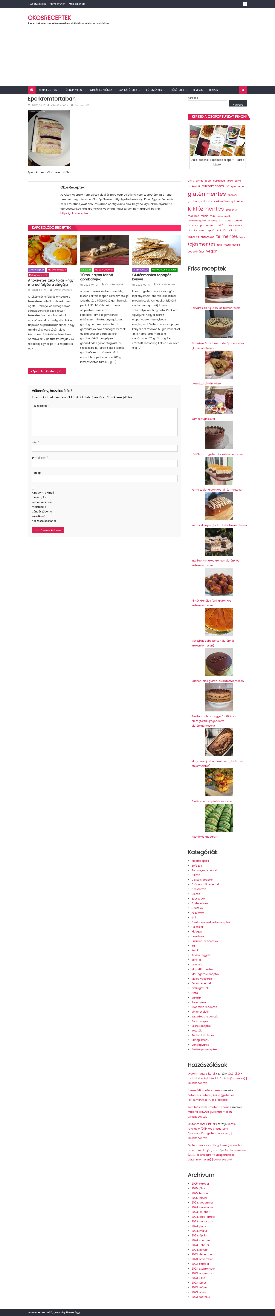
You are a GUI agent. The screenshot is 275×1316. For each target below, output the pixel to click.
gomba (192, 201)
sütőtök (193, 237)
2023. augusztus (202, 1273)
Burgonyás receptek (205, 870)
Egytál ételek (128, 90)
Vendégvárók (200, 1045)
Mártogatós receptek (164, 269)
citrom (230, 180)
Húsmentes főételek (205, 941)
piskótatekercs (235, 225)
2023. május (199, 1287)
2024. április (199, 1235)
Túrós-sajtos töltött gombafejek (96, 277)
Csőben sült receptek (206, 884)
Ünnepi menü (74, 90)
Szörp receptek (201, 1026)
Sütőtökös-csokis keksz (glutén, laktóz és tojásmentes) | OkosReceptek (217, 1078)
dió (227, 186)
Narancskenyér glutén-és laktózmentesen (219, 525)
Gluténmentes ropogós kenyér (151, 277)
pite (190, 230)
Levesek (198, 90)
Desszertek (199, 889)
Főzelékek (198, 913)
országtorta (215, 220)
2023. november (202, 1259)
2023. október (200, 1264)
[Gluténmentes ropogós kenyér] (156, 250)
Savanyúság (199, 1002)
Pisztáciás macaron (204, 837)
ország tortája (233, 220)
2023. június (199, 1283)
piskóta (221, 225)
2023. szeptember (203, 1269)
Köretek (196, 960)
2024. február (200, 1245)
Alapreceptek (48, 90)
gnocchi (232, 195)
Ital (193, 946)
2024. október (201, 1212)
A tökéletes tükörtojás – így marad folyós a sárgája (51, 282)
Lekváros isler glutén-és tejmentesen (216, 308)
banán (208, 180)
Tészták (197, 1030)
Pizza (195, 993)
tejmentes (227, 236)
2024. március (201, 1240)
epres (241, 186)
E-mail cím (40, 458)
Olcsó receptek (202, 983)
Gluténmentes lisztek (202, 1073)
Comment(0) (82, 105)
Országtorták (200, 988)
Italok (213, 90)
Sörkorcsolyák (200, 1012)
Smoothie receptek (204, 1007)
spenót (211, 230)
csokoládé (194, 186)
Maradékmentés (202, 969)
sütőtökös (207, 237)
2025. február (200, 1193)
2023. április (199, 1292)
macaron (193, 215)
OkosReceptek (49, 17)
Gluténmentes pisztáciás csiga (212, 801)
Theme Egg (73, 1312)
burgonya (219, 180)
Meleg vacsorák (38, 275)
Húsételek (177, 90)
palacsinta (193, 225)
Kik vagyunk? (57, 3)
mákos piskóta (224, 216)
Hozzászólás (40, 406)
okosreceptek (197, 220)
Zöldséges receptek (204, 1049)
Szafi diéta (221, 230)
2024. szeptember (203, 1217)
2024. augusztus (202, 1221)
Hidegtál (197, 931)
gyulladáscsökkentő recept (216, 201)
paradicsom (207, 225)
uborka (236, 244)
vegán (212, 251)
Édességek (198, 898)
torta (219, 245)
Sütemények (154, 90)
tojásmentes (202, 244)
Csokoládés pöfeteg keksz (205, 1090)
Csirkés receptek (202, 880)
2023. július (198, 1278)
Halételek (198, 927)
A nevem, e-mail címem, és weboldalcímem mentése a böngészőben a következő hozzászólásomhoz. (43, 507)
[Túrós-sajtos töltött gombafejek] (104, 250)
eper (234, 186)
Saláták (196, 997)
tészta (227, 244)
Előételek (86, 269)
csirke (238, 180)
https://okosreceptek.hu (76, 213)
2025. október (200, 1184)
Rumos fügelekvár (203, 419)
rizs (195, 230)
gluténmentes (207, 194)
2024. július (199, 1226)
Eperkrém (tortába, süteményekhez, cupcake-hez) (49, 371)
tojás (242, 237)
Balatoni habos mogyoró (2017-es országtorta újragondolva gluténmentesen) (214, 721)
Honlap (36, 473)
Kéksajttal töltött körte (206, 383)
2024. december (202, 1202)
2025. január (199, 1198)
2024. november (202, 1207)
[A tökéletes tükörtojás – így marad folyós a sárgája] (52, 250)
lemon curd (231, 210)
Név (35, 442)
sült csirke (234, 230)
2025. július (198, 1188)
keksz (240, 201)
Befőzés (197, 866)
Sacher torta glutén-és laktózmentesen (218, 681)
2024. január (200, 1250)
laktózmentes (206, 208)
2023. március (201, 1297)
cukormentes (213, 186)
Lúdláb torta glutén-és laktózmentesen (217, 454)
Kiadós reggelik (57, 269)
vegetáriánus (196, 251)
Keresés (193, 98)
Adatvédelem (38, 3)
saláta (202, 230)
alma (191, 180)
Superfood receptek (205, 1016)
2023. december (202, 1254)
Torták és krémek (100, 90)
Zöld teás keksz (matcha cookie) (209, 1107)
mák (212, 215)
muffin (204, 215)
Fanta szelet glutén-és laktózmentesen (217, 490)
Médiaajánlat (77, 3)
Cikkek (196, 875)
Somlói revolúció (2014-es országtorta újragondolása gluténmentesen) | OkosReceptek (217, 1154)
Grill (194, 917)
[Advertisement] (137, 57)
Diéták (196, 894)
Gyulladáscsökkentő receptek (211, 922)
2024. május (199, 1231)
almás (199, 180)
